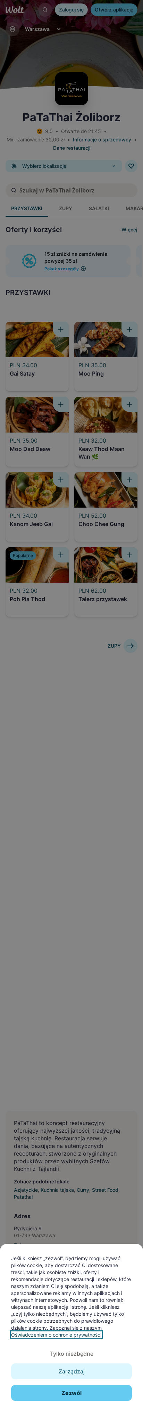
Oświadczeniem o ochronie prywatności (56, 1335)
